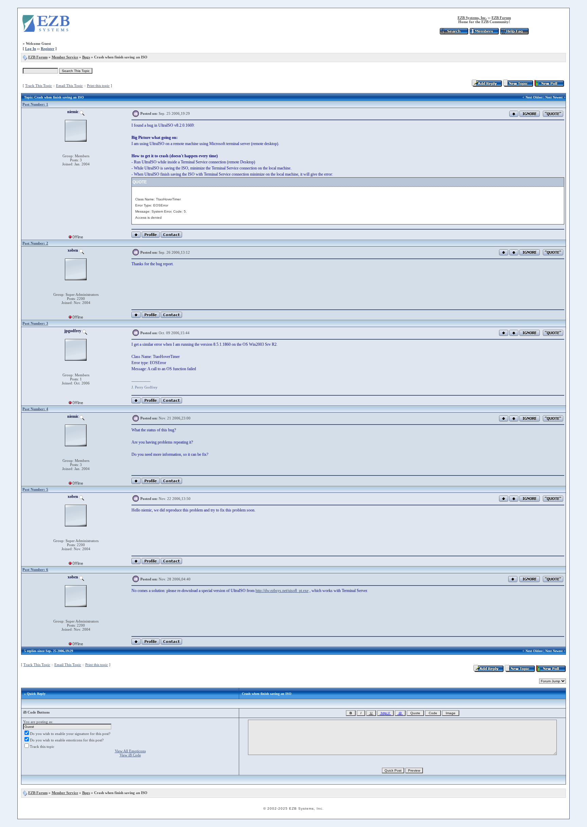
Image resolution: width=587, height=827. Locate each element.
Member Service (65, 57)
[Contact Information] (171, 236)
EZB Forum (501, 18)
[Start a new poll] (549, 86)
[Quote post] (553, 113)
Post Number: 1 (35, 104)
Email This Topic (69, 86)
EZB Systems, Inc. (472, 18)
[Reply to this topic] (487, 86)
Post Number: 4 (35, 409)
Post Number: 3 (35, 323)
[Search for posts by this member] (82, 111)
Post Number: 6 (35, 570)
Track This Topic (38, 86)
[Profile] (151, 236)
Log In (30, 49)
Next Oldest (534, 97)
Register (47, 49)
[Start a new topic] (518, 86)
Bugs (86, 57)
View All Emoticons (130, 751)
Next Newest (554, 97)
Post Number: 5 (35, 489)
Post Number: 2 (35, 243)
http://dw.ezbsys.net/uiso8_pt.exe (281, 590)
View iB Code (130, 755)
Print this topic (98, 86)
